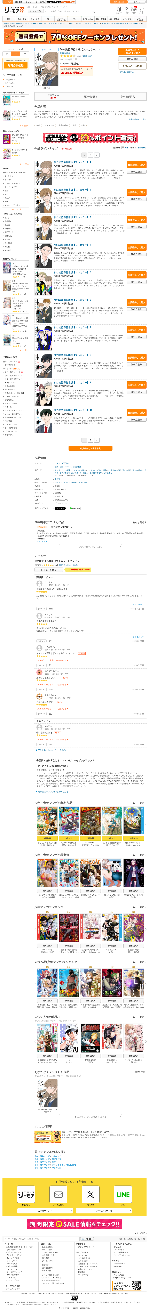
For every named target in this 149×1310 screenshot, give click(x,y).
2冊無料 (47, 838)
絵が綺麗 (74, 473)
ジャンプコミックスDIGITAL (88, 24)
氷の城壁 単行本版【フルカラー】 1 (72, 162)
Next (144, 824)
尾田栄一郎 (9, 232)
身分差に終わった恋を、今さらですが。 (20, 285)
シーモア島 (40, 2)
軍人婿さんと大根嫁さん (20, 339)
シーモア (8, 2)
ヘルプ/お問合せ (84, 1258)
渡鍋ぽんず (16, 289)
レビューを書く (67, 59)
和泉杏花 (15, 326)
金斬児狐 (85, 845)
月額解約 (45, 1265)
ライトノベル (87, 19)
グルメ (7, 198)
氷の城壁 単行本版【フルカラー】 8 (72, 355)
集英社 (72, 24)
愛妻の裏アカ (112, 1060)
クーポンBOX (47, 1261)
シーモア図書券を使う (51, 1275)
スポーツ (8, 194)
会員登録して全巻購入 (90, 448)
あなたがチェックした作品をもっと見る (90, 1117)
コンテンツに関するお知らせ (53, 1283)
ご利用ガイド (10, 80)
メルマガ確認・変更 (50, 1252)
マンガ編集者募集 (121, 1252)
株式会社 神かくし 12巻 (133, 895)
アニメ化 (67, 467)
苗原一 (85, 1007)
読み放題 (18, 2)
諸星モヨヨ (41, 1007)
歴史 (6, 191)
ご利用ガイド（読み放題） (88, 1267)
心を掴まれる (112, 470)
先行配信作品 (10, 390)
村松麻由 (42, 845)
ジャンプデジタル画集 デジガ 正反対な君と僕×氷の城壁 (19, 113)
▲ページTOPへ (140, 1233)
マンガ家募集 (119, 1250)
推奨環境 (81, 1272)
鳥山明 (14, 141)
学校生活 (102, 470)
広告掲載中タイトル (13, 417)
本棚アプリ (9, 435)
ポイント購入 (47, 1250)
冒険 (6, 202)
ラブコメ (8, 180)
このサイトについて (95, 1293)
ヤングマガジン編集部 (47, 897)
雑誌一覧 (122, 1239)
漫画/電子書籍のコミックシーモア (19, 1247)
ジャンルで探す (35, 11)
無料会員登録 (119, 2)
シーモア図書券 (11, 428)
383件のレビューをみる (68, 565)
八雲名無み (127, 1007)
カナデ (116, 845)
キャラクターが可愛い (63, 470)
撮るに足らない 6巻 (112, 895)
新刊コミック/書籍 (10, 362)
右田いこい (16, 309)
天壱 (14, 274)
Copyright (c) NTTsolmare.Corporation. (74, 1308)
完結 (38, 125)
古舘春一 (112, 952)
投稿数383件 (84, 56)
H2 (69, 1060)
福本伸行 (8, 250)
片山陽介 (133, 897)
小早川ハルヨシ (94, 845)
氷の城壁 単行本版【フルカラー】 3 (72, 217)
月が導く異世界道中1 (69, 843)
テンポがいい (92, 470)
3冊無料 (69, 838)
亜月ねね (133, 1062)
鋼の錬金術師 (90, 1060)
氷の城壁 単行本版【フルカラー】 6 (72, 300)
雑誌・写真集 (114, 19)
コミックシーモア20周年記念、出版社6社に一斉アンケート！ (90, 1132)
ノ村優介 (51, 952)
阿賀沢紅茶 (65, 53)
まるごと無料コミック (12, 372)
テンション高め (80, 470)
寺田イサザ (109, 845)
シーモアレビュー (13, 1289)
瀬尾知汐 (137, 952)
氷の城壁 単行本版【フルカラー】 (125, 24)
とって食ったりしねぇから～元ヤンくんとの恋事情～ (20, 303)
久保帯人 (8, 229)
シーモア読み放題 (13, 1286)
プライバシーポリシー (43, 1293)
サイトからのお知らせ (51, 1280)
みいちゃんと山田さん (133, 1060)
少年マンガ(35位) (62, 463)
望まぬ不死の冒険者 (69, 950)
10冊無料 (134, 838)
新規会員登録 (47, 1247)
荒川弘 (7, 218)
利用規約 (31, 1293)
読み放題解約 (47, 1268)
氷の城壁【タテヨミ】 (19, 98)
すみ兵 (7, 225)
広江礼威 (8, 236)
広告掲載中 (63, 125)
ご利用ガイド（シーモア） (88, 1264)
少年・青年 (22, 19)
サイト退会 (46, 1271)
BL (48, 19)
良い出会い (84, 473)
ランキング (11, 369)
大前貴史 (84, 952)
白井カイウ (138, 845)
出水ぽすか (129, 845)
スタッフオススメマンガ (14, 410)
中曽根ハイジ (63, 952)
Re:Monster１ (90, 843)
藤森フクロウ (51, 845)
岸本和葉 (106, 1007)
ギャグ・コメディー (12, 187)
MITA (108, 1062)
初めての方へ (10, 83)
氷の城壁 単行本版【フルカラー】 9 (72, 382)
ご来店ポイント (45, 1211)
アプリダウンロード (86, 1247)
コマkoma (16, 343)
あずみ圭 (73, 845)
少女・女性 (35, 19)
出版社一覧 (131, 1239)
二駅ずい (112, 897)
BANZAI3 (93, 1007)
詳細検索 (8, 421)
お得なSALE (10, 386)
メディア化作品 (11, 403)
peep (48, 1007)
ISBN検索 (107, 1293)
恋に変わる (123, 470)
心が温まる (107, 473)
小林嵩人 (8, 221)
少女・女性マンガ (14, 1252)
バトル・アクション (12, 183)
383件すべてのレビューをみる (52, 750)
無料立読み (47, 891)
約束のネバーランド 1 (133, 843)
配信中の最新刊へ (127, 72)
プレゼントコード (12, 431)
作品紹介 (117, 1247)
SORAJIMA (21, 274)
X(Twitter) (117, 1267)
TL (74, 19)
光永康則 (8, 243)
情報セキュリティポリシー (60, 1293)
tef (99, 952)
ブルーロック (47, 950)
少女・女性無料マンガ (13, 376)
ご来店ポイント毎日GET (14, 393)
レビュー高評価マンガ (13, 414)
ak (133, 1007)
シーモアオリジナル (15, 1272)
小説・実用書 (101, 19)
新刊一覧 (141, 1239)
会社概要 (24, 1293)
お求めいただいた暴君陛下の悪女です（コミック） (20, 268)
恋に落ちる (133, 470)
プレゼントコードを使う (51, 1278)
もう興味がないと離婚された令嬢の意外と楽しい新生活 (20, 320)
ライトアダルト (140, 19)
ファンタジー (10, 176)
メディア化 (127, 19)
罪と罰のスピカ (133, 950)
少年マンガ (64, 24)
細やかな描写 (65, 473)
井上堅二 (8, 239)
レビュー (29, 2)
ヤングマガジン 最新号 (47, 895)
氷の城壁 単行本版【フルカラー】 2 (72, 189)
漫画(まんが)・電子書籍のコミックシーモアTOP (23, 24)
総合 (9, 19)
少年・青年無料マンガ (13, 379)
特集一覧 (8, 407)
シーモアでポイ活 (12, 397)
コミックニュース (12, 424)
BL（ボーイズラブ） (15, 1255)
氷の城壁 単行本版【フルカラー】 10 (73, 410)
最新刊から (142, 148)
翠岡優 (14, 153)
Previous (36, 823)
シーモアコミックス (61, 19)
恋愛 (83, 125)
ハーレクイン (12, 1269)
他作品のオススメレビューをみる (53, 791)
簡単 (126, 148)
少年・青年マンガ (51, 24)
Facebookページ (120, 1264)
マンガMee (105, 24)
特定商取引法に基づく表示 (79, 1293)
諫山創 (7, 247)
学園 (74, 125)
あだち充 (69, 1062)
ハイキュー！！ (112, 950)
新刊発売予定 (10, 365)
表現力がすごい (96, 473)
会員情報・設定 (48, 1255)
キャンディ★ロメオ (19, 150)
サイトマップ (83, 1275)
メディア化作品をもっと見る (90, 547)
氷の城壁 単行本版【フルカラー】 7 (72, 327)
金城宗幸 (44, 952)
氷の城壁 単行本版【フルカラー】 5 (72, 272)
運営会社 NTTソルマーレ (119, 1293)
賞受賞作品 (9, 400)
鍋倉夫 (90, 897)
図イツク (115, 1062)
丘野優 (72, 952)
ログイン (136, 2)
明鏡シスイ (92, 952)
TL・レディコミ (13, 1258)
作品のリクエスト (85, 1269)
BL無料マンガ (10, 383)
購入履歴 (45, 1258)
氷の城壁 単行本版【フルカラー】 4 (72, 245)
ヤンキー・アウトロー (13, 205)
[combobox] (70, 11)
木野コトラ (65, 845)
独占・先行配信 (13, 1275)
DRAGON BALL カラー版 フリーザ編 (20, 136)
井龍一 (130, 952)
